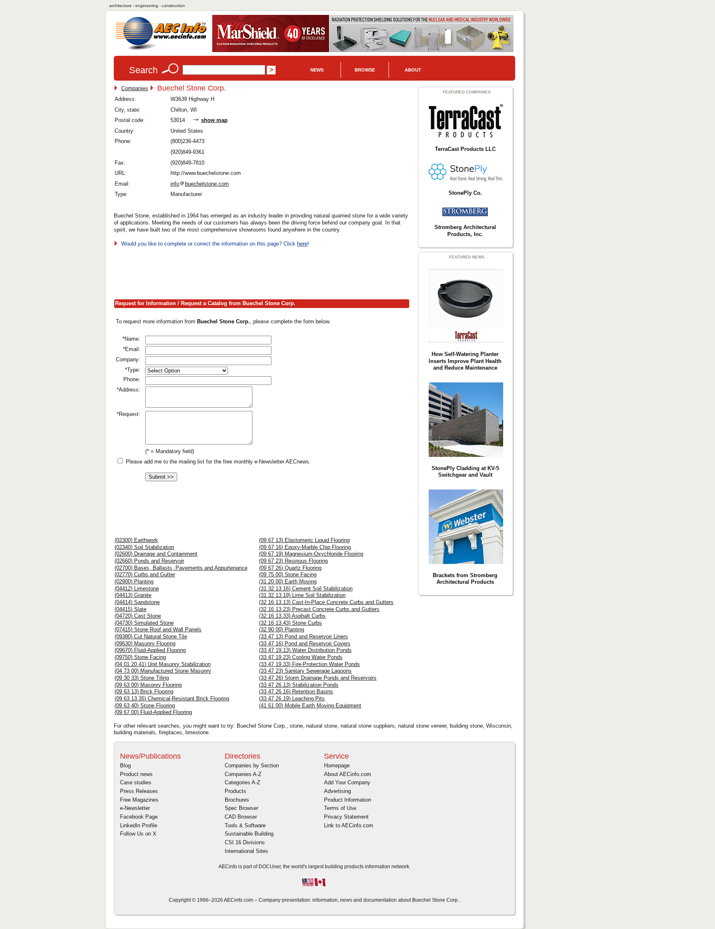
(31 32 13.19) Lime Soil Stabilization (302, 595)
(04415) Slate (130, 609)
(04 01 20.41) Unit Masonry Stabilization (163, 664)
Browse (365, 69)
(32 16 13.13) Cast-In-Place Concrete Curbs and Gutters (326, 602)
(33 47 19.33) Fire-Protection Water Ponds (309, 664)
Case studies (135, 782)
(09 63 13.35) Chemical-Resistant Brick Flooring (172, 698)
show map (214, 120)
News (317, 69)
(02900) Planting (134, 581)
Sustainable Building (249, 834)
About (413, 69)
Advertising (337, 791)
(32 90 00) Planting (281, 629)
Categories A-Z (242, 782)
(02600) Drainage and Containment (156, 554)
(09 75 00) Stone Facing (288, 574)
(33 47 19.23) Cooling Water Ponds (301, 657)
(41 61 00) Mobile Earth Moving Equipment (310, 705)
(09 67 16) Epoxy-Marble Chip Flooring (305, 547)
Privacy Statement (346, 817)
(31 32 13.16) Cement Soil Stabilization (306, 588)
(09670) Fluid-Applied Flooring (150, 650)
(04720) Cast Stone (138, 616)
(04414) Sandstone (137, 602)
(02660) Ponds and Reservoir (149, 561)
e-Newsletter (135, 808)
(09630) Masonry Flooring (145, 643)
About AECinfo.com (347, 774)
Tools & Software (245, 825)
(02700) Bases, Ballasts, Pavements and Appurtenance (181, 568)
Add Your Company (347, 782)
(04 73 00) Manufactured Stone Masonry (163, 671)
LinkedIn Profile (138, 825)
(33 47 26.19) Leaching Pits (292, 698)
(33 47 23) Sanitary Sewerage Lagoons (305, 671)
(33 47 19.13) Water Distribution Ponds (305, 650)
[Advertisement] (264, 271)
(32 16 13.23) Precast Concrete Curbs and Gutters (319, 609)
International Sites (246, 851)
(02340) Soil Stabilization (144, 547)
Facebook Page (139, 817)
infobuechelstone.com (199, 184)
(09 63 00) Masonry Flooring (148, 685)
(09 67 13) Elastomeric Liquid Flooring (304, 540)
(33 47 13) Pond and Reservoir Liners (303, 636)
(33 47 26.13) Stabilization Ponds (298, 685)
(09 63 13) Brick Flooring (144, 691)
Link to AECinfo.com (348, 825)
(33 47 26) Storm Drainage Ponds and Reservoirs (318, 678)
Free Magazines (139, 800)
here (302, 244)
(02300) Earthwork (136, 540)
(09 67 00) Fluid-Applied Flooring (153, 712)
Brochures (237, 800)
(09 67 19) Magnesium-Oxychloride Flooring (311, 554)
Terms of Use (340, 808)
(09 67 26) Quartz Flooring (290, 568)
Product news (136, 774)
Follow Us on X (138, 834)
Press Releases (139, 791)
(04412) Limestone (137, 588)
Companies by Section (252, 765)
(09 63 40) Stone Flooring (145, 705)
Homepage (337, 765)
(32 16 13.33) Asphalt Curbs (292, 616)
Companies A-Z (243, 774)
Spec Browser (241, 808)
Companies (134, 88)
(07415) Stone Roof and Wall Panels (158, 629)
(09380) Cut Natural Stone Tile (151, 636)
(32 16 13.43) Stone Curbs (290, 623)
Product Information (347, 800)
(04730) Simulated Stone (144, 623)
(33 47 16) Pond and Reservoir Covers (304, 643)
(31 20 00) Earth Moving (288, 581)
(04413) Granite (133, 595)
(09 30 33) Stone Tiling (142, 678)
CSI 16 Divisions (245, 842)
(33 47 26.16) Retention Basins (296, 691)
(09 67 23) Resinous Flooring (293, 561)
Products (235, 791)
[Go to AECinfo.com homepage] (161, 49)
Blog (125, 765)
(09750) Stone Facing (140, 657)
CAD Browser (241, 817)
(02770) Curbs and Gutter (145, 574)
